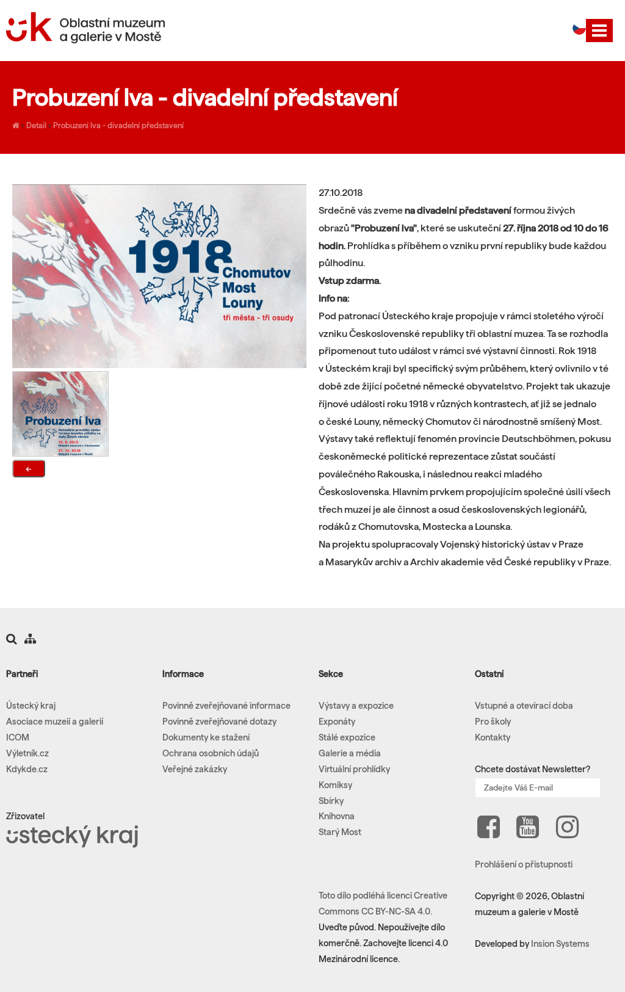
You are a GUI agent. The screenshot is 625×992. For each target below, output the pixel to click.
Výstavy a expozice (356, 706)
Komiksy (335, 785)
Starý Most (340, 832)
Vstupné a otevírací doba (524, 706)
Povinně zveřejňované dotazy (219, 721)
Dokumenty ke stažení (206, 737)
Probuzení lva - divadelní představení (118, 125)
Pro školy (493, 721)
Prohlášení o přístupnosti (524, 864)
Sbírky (331, 801)
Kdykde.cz (27, 769)
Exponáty (337, 721)
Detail (36, 125)
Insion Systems (560, 944)
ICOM (17, 737)
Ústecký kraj (31, 706)
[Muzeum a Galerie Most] (16, 125)
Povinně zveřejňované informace (226, 706)
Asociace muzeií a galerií (54, 721)
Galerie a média (350, 753)
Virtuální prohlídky (354, 769)
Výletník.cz (27, 753)
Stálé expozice (347, 737)
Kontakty (492, 737)
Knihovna (337, 816)
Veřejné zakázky (194, 769)
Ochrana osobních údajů (210, 753)
